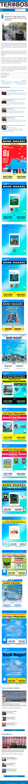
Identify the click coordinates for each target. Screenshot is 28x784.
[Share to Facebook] (5, 76)
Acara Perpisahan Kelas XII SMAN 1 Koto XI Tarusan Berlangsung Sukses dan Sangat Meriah (12, 723)
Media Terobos (3, 783)
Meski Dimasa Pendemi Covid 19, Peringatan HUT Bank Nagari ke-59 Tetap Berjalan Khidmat (12, 769)
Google (26, 783)
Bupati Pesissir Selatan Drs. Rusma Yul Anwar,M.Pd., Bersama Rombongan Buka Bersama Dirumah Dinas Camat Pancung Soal (12, 712)
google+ (25, 1)
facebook (23, 1)
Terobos (8, 73)
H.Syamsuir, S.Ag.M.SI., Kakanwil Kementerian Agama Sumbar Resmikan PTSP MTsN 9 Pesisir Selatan (13, 750)
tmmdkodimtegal (6, 74)
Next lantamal (14, 730)
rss (27, 1)
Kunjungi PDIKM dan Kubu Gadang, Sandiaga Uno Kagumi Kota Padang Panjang (12, 764)
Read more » (7, 105)
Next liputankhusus (14, 776)
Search (27, 10)
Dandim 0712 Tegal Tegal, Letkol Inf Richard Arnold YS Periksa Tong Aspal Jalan (15, 18)
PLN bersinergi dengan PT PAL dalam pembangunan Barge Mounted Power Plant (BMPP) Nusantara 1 (14, 704)
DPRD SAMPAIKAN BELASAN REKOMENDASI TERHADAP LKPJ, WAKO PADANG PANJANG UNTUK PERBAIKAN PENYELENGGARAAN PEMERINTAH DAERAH (12, 758)
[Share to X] (4, 76)
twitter (21, 1)
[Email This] (1, 76)
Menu (1, 10)
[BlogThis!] (3, 76)
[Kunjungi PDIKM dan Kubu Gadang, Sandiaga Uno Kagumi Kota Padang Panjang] (4, 765)
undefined (15, 91)
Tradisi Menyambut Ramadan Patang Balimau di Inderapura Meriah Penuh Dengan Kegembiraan (12, 718)
